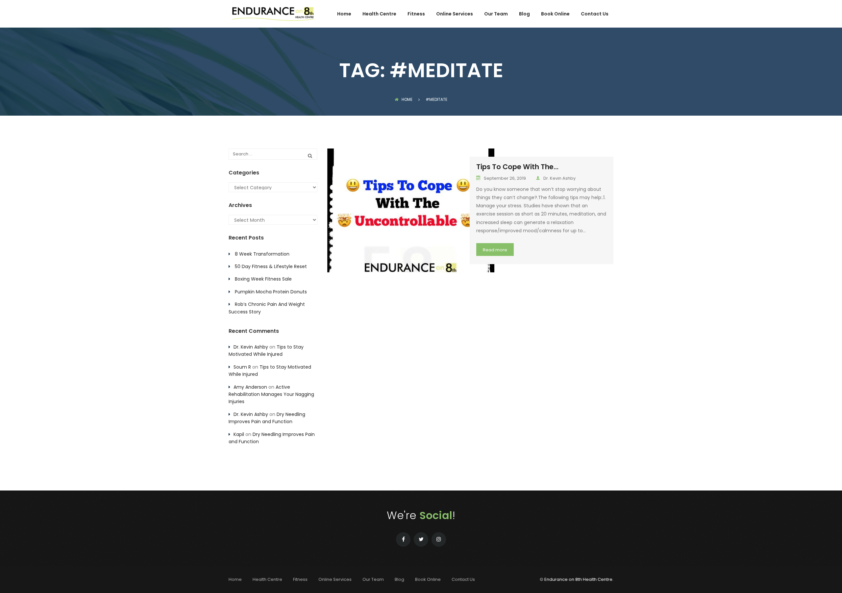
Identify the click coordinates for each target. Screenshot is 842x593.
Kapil (239, 434)
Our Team (496, 14)
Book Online (555, 14)
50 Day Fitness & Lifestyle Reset (271, 266)
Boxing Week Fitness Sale (263, 279)
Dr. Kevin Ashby (559, 178)
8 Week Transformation (262, 254)
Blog (524, 14)
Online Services (454, 14)
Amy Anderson (250, 387)
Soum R (242, 367)
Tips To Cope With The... (517, 167)
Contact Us (594, 14)
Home (344, 14)
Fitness (416, 14)
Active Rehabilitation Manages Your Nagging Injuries (271, 394)
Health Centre (379, 14)
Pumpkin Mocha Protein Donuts (271, 291)
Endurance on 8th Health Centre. (578, 579)
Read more (495, 250)
